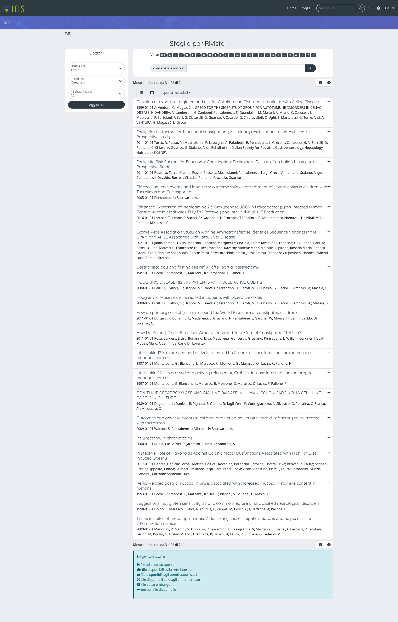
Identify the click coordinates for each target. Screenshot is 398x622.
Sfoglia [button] (305, 8)
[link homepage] (15, 8)
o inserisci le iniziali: (168, 68)
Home (291, 8)
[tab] (141, 92)
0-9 (163, 55)
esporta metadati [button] (174, 92)
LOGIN (388, 8)
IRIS (68, 33)
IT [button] (369, 8)
